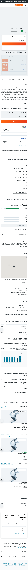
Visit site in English (9, 1)
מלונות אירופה (13, 563)
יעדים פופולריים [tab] (10, 523)
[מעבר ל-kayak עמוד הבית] (19, 5)
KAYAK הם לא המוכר (21, 551)
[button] (1, 1)
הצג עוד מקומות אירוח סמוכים (5, 406)
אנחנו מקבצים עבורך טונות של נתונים (17, 554)
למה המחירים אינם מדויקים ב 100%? (17, 556)
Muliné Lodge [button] (24, 423)
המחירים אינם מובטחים (22, 547)
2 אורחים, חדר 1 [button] (21, 40)
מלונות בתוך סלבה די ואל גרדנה (18, 533)
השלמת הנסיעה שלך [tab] (20, 523)
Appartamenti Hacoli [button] (22, 453)
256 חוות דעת (14, 31)
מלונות (19, 563)
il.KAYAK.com (24, 563)
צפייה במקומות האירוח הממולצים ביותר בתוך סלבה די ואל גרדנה (7, 465)
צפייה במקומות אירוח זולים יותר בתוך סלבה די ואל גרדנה (7, 435)
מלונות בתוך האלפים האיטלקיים (20, 565)
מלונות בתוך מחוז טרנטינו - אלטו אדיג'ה (15, 564)
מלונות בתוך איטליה (6, 563)
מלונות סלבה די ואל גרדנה (8, 565)
